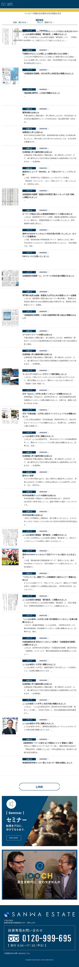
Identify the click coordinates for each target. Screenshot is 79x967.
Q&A (15, 40)
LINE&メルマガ (23, 40)
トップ (16, 4)
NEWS (21, 4)
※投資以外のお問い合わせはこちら (17, 953)
